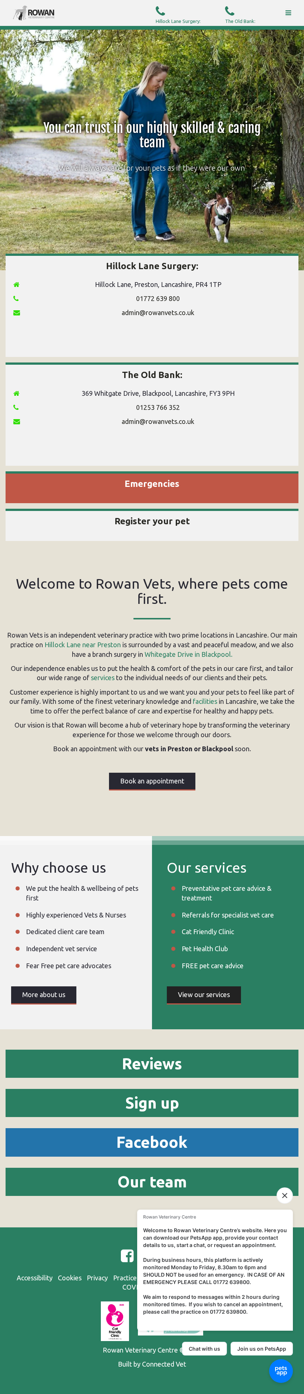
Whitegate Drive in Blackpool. (188, 654)
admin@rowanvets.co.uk (158, 312)
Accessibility (35, 1277)
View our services (204, 994)
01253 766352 (242, 26)
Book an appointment (152, 781)
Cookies (70, 1277)
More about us (43, 994)
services (103, 677)
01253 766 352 (158, 407)
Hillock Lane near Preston (82, 644)
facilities (205, 701)
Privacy (97, 1277)
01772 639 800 (178, 26)
